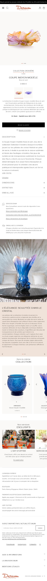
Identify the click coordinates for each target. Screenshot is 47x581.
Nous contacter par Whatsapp (17, 211)
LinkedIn (33, 544)
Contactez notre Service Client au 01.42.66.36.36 (23, 215)
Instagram (22, 544)
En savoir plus (18, 460)
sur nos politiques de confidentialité (14, 539)
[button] (44, 8)
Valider (40, 528)
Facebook (10, 544)
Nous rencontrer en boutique (16, 218)
